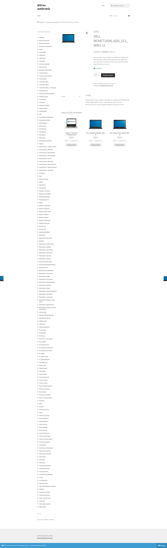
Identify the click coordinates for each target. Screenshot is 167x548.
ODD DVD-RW (42, 312)
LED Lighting (42, 188)
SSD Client (42, 459)
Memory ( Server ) (44, 217)
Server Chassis (43, 424)
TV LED (41, 477)
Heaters (41, 143)
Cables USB (42, 55)
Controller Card (43, 90)
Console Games (43, 73)
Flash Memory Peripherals (46, 117)
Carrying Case (43, 67)
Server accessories (44, 415)
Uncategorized (43, 480)
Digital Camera (43, 108)
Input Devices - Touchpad (46, 170)
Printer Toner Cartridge (45, 398)
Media (40, 202)
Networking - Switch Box (45, 294)
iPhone (41, 182)
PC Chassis (42, 336)
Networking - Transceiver (46, 297)
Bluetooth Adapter (44, 40)
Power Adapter (43, 368)
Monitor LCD (42, 226)
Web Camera (42, 507)
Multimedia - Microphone (46, 250)
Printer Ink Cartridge (44, 395)
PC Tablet (41, 353)
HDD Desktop (42, 129)
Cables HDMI (42, 52)
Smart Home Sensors (45, 436)
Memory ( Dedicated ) (45, 205)
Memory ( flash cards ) (45, 211)
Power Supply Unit (44, 377)
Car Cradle (42, 61)
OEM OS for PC (43, 321)
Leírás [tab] (63, 96)
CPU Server (42, 102)
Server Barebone (43, 421)
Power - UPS (42, 365)
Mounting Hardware (44, 232)
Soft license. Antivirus (45, 453)
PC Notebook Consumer (45, 350)
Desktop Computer (44, 105)
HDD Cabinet (42, 126)
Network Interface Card (45, 261)
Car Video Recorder (44, 64)
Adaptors (41, 37)
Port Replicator (43, 362)
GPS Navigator (43, 123)
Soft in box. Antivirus (45, 451)
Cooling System (43, 96)
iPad (40, 176)
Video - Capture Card (44, 498)
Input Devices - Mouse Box (46, 161)
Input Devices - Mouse (45, 158)
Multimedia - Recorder (45, 255)
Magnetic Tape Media (45, 194)
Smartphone (42, 445)
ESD (40, 114)
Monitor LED (42, 229)
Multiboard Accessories (45, 238)
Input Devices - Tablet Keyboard (48, 167)
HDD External (42, 132)
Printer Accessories (44, 389)
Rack (40, 403)
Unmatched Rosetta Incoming (47, 486)
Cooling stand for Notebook (46, 93)
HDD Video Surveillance (45, 140)
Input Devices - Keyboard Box (47, 152)
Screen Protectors (44, 409)
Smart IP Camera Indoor (45, 439)
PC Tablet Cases (43, 356)
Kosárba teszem (108, 75)
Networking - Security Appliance (48, 291)
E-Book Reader (43, 111)
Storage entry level (44, 468)
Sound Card (42, 456)
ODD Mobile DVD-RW (44, 318)
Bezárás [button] (162, 545)
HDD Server (42, 138)
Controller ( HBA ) (44, 81)
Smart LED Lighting (44, 442)
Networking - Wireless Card (46, 304)
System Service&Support (46, 474)
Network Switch (43, 267)
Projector (41, 400)
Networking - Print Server (46, 279)
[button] (87, 33)
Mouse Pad (42, 235)
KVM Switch (42, 185)
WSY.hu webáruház (43, 7)
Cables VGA (42, 58)
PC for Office (42, 341)
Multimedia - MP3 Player (45, 252)
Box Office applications (45, 46)
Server (41, 412)
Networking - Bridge (44, 276)
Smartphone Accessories (46, 448)
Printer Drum (42, 392)
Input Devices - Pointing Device (47, 164)
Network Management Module (47, 264)
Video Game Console (44, 504)
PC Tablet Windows (44, 359)
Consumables (43, 78)
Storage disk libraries (45, 465)
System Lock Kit (43, 471)
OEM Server (42, 324)
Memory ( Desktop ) (44, 208)
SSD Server (42, 462)
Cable (40, 49)
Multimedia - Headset (45, 247)
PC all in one (42, 330)
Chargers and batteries (45, 70)
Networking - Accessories (46, 273)
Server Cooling (43, 427)
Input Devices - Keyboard (46, 149)
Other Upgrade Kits (44, 327)
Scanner (41, 406)
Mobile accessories (44, 223)
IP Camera (42, 173)
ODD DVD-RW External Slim (46, 315)
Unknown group (43, 483)
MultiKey (41, 241)
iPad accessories (43, 179)
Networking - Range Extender (47, 282)
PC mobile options (44, 344)
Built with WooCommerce (45, 538)
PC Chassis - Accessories (46, 339)
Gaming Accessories (44, 120)
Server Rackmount (44, 433)
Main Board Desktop (44, 196)
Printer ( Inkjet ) (43, 380)
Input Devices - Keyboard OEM (47, 155)
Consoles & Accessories (45, 76)
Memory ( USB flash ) (44, 220)
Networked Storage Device (46, 270)
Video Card (42, 501)
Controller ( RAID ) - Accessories (47, 87)
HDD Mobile (42, 135)
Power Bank (42, 371)
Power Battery (43, 374)
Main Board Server (44, 199)
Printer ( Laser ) (43, 383)
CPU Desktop (42, 99)
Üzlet (103, 5)
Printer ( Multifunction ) (45, 386)
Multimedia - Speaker (45, 258)
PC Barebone (42, 333)
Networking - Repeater (45, 285)
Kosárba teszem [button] (71, 145)
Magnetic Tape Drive (44, 191)
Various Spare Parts (44, 495)
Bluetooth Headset (44, 43)
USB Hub (41, 489)
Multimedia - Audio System (46, 244)
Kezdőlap (41, 22)
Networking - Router (44, 288)
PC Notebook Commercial (52, 22)
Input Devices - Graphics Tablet (47, 146)
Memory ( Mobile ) (44, 214)
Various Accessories (44, 492)
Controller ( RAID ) (44, 84)
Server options (43, 430)
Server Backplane (44, 418)
